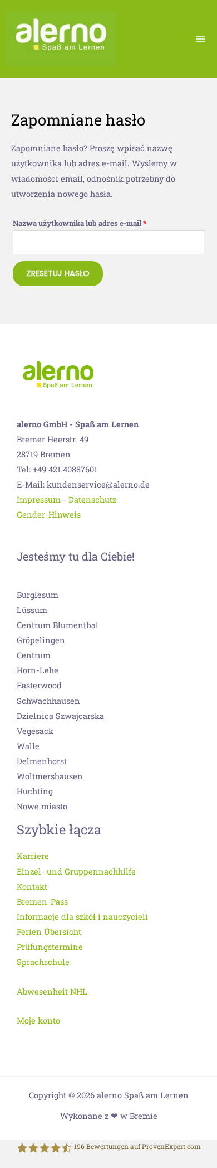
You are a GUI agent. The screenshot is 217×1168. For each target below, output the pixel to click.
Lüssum (32, 610)
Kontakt (32, 886)
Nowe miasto (42, 806)
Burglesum (37, 595)
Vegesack (35, 731)
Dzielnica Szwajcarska (60, 716)
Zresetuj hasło (58, 273)
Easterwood (39, 685)
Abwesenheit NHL (52, 991)
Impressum (39, 499)
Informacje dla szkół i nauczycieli (82, 916)
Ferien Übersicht (49, 931)
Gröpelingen (41, 640)
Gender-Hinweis (49, 514)
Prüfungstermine (50, 947)
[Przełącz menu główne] (200, 38)
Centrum (34, 655)
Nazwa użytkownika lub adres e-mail (99, 222)
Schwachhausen (48, 701)
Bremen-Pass (42, 901)
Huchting (35, 791)
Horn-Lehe (37, 670)
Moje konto (38, 1020)
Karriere (33, 856)
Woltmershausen (50, 776)
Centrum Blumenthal (57, 625)
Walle (28, 746)
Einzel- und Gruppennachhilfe (76, 871)
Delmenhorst (42, 761)
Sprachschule (43, 962)
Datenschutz (92, 499)
